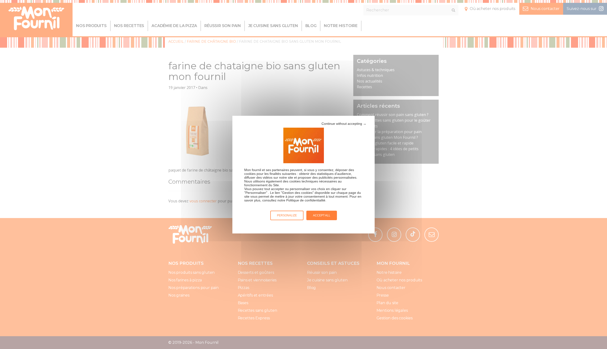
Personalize (287, 215)
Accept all (321, 215)
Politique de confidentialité (305, 200)
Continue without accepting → (344, 124)
